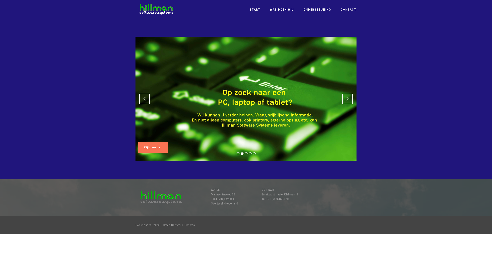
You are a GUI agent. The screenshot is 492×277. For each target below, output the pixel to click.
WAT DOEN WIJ (282, 9)
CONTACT (349, 9)
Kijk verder (153, 147)
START (255, 9)
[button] (144, 99)
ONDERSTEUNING (317, 9)
